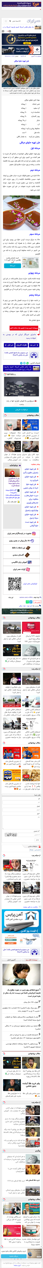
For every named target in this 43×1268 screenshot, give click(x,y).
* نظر (38, 814)
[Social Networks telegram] (21, 363)
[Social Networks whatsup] (27, 363)
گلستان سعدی (18, 555)
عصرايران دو (38, 56)
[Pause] (6, 394)
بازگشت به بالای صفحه (30, 907)
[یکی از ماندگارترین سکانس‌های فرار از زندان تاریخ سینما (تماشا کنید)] (12, 473)
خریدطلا (12, 265)
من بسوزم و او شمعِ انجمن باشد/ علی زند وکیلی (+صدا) (16, 354)
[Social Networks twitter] (24, 363)
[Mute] (9, 394)
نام (39, 799)
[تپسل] (5, 374)
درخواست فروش (21, 409)
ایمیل (38, 806)
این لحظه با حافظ (18, 547)
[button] (6, 31)
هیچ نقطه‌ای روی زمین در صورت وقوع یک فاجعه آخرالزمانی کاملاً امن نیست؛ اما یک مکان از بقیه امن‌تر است (21, 993)
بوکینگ (31, 850)
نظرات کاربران (21, 345)
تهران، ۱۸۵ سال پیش (31, 1002)
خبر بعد (33, 345)
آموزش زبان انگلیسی (19, 562)
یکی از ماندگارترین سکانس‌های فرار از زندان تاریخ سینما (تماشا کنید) (13, 482)
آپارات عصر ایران (19, 569)
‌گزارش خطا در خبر (37, 602)
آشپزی (33, 56)
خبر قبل (10, 345)
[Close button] (41, 1247)
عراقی (20, 606)
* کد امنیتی (37, 831)
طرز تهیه (29, 606)
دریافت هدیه (13, 1256)
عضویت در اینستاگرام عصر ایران (19, 533)
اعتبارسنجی (38, 850)
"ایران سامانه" (17, 1265)
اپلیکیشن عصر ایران (30, 583)
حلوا (24, 606)
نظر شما (37, 795)
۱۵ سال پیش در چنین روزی (19, 540)
